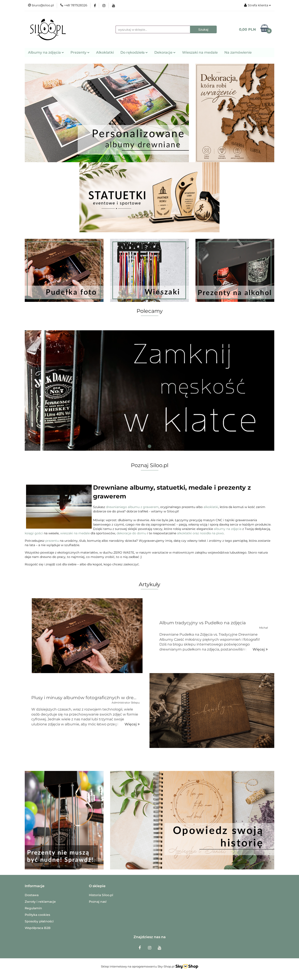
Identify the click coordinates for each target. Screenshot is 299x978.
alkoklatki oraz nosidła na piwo (200, 533)
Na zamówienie (238, 52)
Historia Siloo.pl (101, 895)
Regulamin (33, 908)
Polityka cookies (37, 915)
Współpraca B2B (38, 928)
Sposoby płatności (39, 921)
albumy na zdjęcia (227, 529)
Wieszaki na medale (200, 52)
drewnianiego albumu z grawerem (132, 507)
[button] (34, 886)
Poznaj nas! (98, 902)
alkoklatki (211, 507)
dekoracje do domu (131, 533)
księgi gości (34, 533)
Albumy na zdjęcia (45, 52)
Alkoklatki (105, 52)
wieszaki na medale (75, 533)
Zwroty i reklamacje (40, 902)
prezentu (52, 541)
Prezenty (78, 52)
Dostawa (32, 895)
